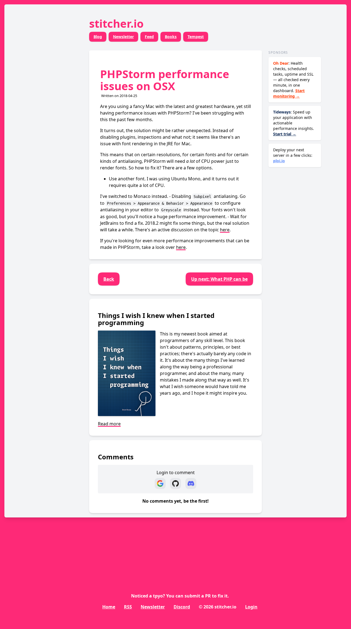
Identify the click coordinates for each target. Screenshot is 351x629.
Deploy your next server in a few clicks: (292, 155)
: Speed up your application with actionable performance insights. (293, 122)
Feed (149, 36)
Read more (109, 424)
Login (251, 607)
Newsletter (123, 36)
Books (171, 36)
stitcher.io (116, 23)
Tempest (196, 36)
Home (108, 607)
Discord (182, 607)
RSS (128, 607)
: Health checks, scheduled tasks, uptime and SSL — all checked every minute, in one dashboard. (293, 80)
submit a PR (198, 596)
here (225, 230)
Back (108, 279)
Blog (98, 36)
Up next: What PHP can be (219, 279)
